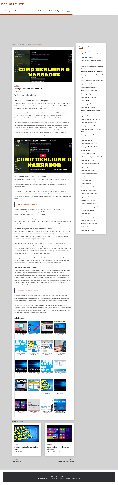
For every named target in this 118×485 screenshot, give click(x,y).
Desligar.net (12, 4)
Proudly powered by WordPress (47, 478)
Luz (35, 11)
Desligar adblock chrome (88, 227)
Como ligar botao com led (88, 170)
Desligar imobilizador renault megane (92, 71)
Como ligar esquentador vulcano (90, 163)
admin (26, 91)
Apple (10, 11)
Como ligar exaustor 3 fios (88, 122)
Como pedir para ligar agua (89, 143)
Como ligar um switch (87, 230)
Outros (67, 11)
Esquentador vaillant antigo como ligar (92, 80)
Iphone (16, 11)
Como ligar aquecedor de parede (90, 126)
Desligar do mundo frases (88, 190)
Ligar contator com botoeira (89, 173)
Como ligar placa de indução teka (90, 147)
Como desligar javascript (88, 220)
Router (51, 11)
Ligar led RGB (85, 100)
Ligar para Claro (85, 116)
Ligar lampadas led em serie (89, 87)
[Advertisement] (59, 26)
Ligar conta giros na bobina (89, 197)
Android (3, 11)
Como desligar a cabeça (87, 217)
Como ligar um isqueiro (87, 160)
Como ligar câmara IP (87, 57)
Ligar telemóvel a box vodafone (90, 84)
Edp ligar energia (86, 183)
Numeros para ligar (86, 94)
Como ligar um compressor (88, 97)
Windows (16, 85)
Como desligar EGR (86, 104)
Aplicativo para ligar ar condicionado (91, 157)
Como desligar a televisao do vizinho (91, 187)
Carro (30, 11)
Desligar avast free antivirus (89, 223)
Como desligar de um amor (88, 193)
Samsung (23, 11)
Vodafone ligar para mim (88, 153)
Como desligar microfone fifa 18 (90, 119)
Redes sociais (42, 11)
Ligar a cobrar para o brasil (88, 203)
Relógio (57, 11)
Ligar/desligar (85, 167)
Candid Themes (75, 478)
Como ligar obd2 (85, 213)
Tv (62, 11)
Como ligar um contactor (88, 107)
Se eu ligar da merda (87, 177)
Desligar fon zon (85, 150)
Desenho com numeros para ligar (90, 207)
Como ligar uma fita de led (88, 140)
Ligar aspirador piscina (87, 210)
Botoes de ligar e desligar (88, 200)
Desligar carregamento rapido (89, 90)
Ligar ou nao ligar (86, 180)
